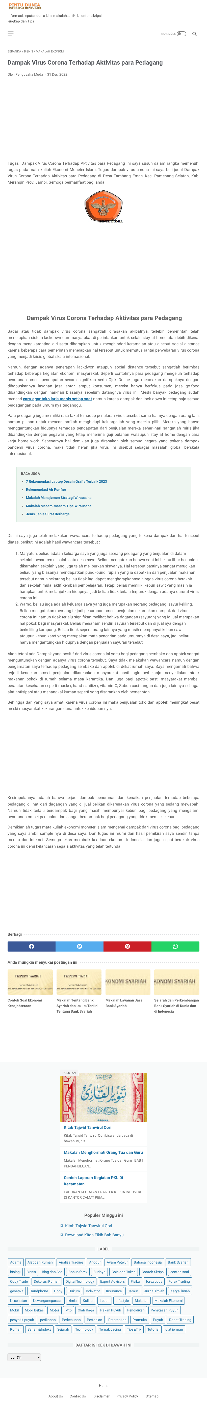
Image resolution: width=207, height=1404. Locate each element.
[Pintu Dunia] (28, 6)
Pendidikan (136, 1310)
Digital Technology (80, 1281)
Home (103, 1386)
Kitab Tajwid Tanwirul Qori (87, 1127)
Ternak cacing (110, 1329)
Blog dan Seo (52, 1272)
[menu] (11, 34)
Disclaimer (101, 1396)
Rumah (15, 1329)
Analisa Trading (71, 1262)
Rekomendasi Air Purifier (46, 490)
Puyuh (158, 1320)
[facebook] (32, 946)
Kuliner (88, 1301)
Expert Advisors (112, 1281)
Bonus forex (77, 1272)
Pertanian (94, 1320)
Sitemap (152, 1396)
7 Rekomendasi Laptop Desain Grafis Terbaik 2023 (66, 481)
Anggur (95, 1262)
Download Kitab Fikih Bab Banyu (94, 1235)
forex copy (154, 1281)
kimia (72, 1301)
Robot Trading (180, 1320)
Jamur (133, 1291)
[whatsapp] (175, 946)
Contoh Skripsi (153, 1272)
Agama (15, 1262)
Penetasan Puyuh (164, 1310)
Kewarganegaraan (47, 1301)
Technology (84, 1329)
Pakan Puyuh (110, 1310)
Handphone (39, 1291)
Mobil (14, 1310)
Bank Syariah (178, 1262)
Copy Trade (19, 1281)
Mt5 (68, 1310)
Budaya (99, 1272)
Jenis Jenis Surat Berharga (48, 514)
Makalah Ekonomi (168, 1301)
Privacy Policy (127, 1396)
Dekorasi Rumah (47, 1281)
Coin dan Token (124, 1272)
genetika (16, 1291)
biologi (15, 1272)
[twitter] (80, 946)
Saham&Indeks (39, 1329)
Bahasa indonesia (148, 1262)
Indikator (93, 1291)
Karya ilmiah (180, 1291)
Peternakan (117, 1320)
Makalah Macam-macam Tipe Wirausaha (59, 506)
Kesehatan (18, 1301)
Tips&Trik (134, 1329)
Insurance (114, 1291)
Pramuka (140, 1320)
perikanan (48, 1320)
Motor (54, 1310)
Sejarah (63, 1329)
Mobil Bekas (34, 1310)
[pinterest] (127, 946)
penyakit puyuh (22, 1320)
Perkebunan (71, 1320)
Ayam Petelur (117, 1262)
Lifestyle (122, 1301)
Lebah (105, 1301)
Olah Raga (86, 1310)
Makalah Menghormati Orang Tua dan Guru (103, 1152)
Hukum (74, 1291)
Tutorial (153, 1329)
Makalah (141, 1301)
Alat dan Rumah (40, 1262)
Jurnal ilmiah (154, 1291)
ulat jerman (174, 1329)
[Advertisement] (103, 118)
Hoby (58, 1291)
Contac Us (78, 1396)
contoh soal (179, 1272)
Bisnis (31, 1272)
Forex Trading (179, 1281)
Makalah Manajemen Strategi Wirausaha (59, 498)
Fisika (135, 1281)
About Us (55, 1396)
